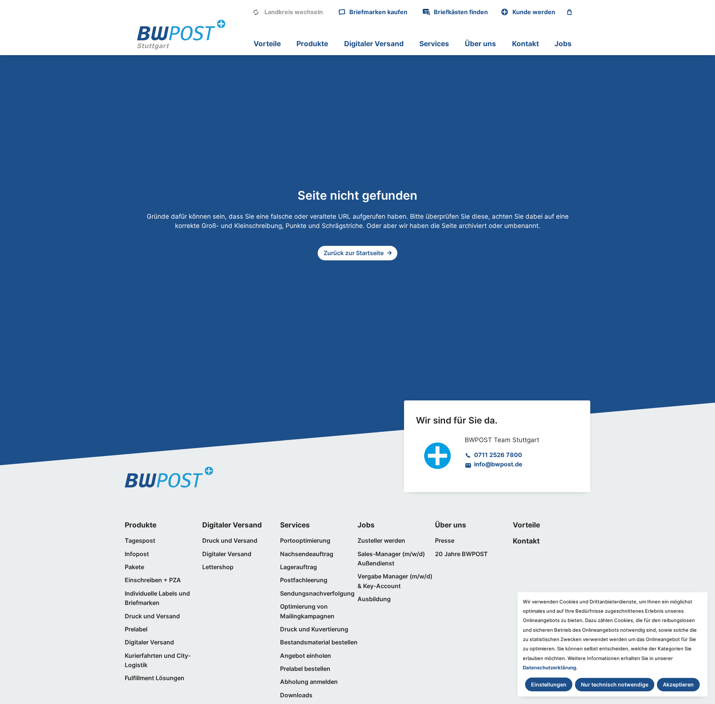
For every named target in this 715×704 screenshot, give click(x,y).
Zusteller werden (381, 540)
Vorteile (267, 43)
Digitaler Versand (374, 43)
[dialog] (613, 644)
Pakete (134, 567)
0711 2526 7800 (498, 455)
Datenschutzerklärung (549, 667)
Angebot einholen (305, 655)
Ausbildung (374, 599)
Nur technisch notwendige (614, 684)
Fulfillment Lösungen (154, 678)
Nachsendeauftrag (306, 554)
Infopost (137, 554)
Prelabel (136, 629)
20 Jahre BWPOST (461, 554)
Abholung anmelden (309, 681)
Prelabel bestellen (305, 668)
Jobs (563, 43)
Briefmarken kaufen (378, 12)
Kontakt (525, 43)
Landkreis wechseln (293, 12)
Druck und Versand (152, 616)
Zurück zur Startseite (354, 253)
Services (434, 43)
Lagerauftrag (298, 567)
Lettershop (217, 567)
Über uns (480, 43)
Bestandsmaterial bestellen (319, 642)
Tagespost (140, 540)
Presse (444, 540)
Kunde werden (533, 12)
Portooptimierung (305, 540)
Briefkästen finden (461, 12)
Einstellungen (548, 684)
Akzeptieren (678, 684)
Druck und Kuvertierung (314, 629)
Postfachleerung (303, 580)
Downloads (296, 695)
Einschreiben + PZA (153, 580)
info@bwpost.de (498, 464)
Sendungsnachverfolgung (317, 593)
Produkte (312, 43)
